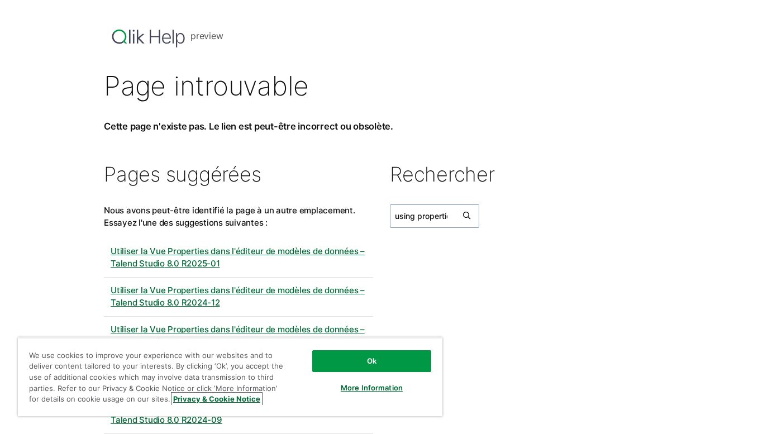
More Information (372, 387)
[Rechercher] (467, 216)
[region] (230, 376)
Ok (371, 360)
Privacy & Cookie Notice (216, 398)
